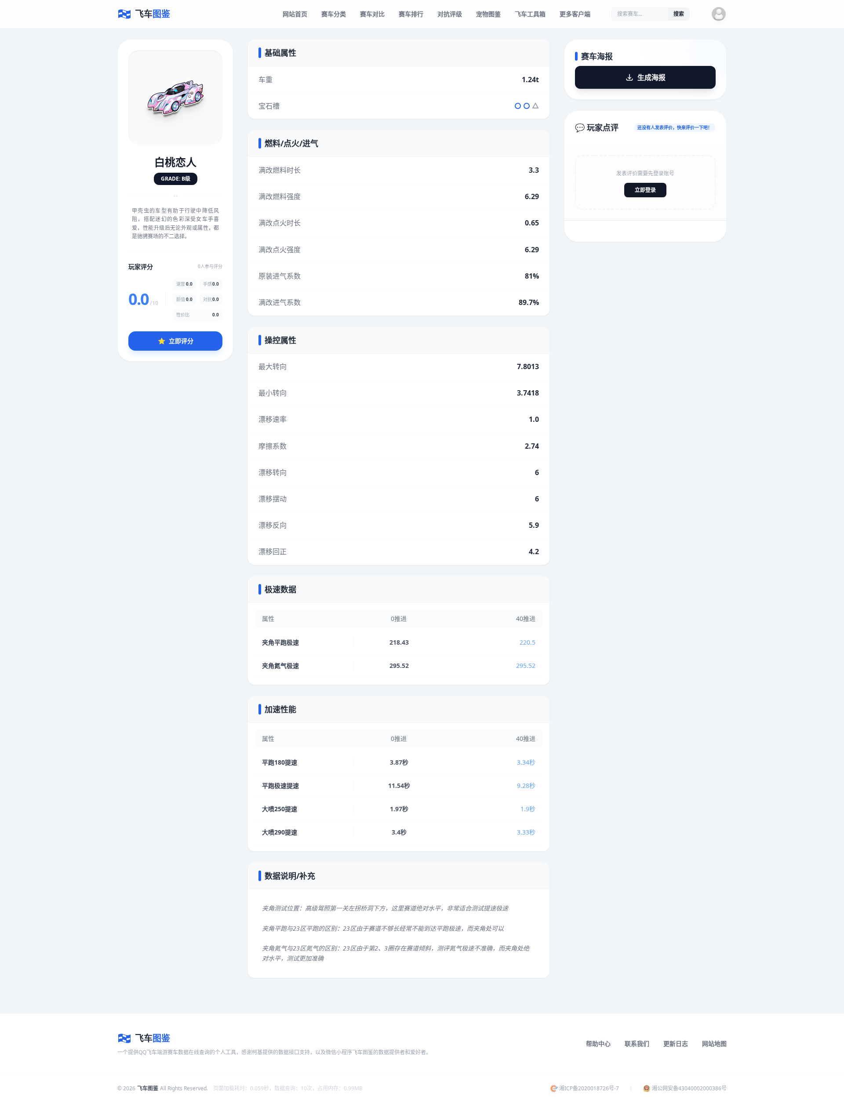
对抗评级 (449, 14)
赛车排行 (411, 14)
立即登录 (645, 190)
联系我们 (637, 1043)
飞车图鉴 (147, 1088)
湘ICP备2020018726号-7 (589, 1088)
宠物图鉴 (488, 14)
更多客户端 (575, 14)
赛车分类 (333, 14)
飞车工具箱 (530, 14)
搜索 (678, 14)
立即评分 (175, 340)
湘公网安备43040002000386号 (689, 1088)
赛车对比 (372, 14)
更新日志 (675, 1043)
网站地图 (714, 1043)
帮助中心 (598, 1043)
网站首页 (295, 14)
